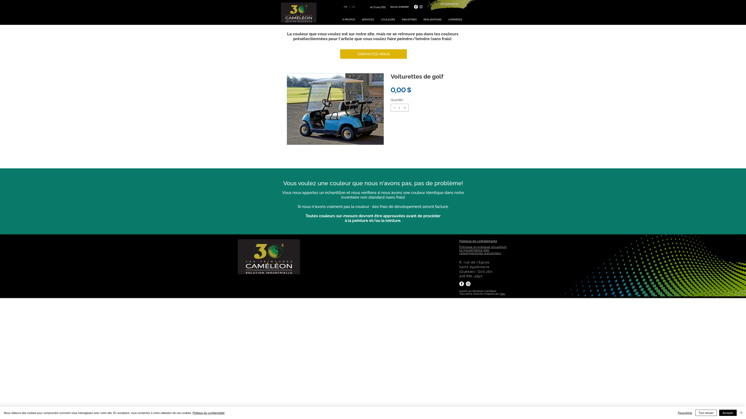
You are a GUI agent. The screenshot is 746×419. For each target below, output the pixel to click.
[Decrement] (394, 107)
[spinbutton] (400, 107)
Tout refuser (706, 413)
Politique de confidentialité (209, 413)
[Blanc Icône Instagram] (421, 7)
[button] (349, 19)
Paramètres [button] (685, 413)
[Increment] (405, 107)
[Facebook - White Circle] (416, 7)
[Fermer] (741, 413)
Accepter (727, 413)
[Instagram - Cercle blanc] (468, 283)
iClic (502, 294)
